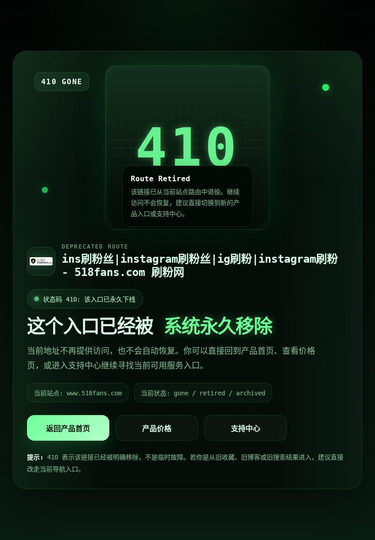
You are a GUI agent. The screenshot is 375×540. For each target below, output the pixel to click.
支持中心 (245, 428)
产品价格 (156, 428)
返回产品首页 (68, 428)
